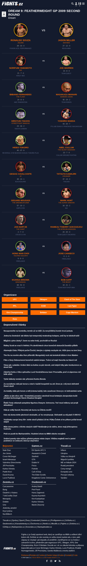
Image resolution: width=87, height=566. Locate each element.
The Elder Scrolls (39, 475)
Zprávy (15, 520)
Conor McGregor (9, 456)
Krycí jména (7, 511)
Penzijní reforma (67, 475)
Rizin (15, 319)
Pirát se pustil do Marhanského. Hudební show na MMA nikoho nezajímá (34, 434)
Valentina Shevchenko (12, 462)
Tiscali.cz (7, 520)
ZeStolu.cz (69, 520)
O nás (75, 555)
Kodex (61, 555)
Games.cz (45, 520)
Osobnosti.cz (8, 524)
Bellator (43, 312)
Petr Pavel (36, 490)
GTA (33, 459)
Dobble (6, 502)
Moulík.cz (55, 524)
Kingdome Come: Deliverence (44, 478)
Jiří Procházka (8, 466)
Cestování (35, 520)
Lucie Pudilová (9, 478)
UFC (15, 299)
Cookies (42, 555)
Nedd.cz (46, 524)
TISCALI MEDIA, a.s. (37, 557)
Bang (5, 490)
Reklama (25, 555)
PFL (15, 306)
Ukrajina (64, 453)
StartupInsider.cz (44, 527)
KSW (43, 306)
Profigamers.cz (57, 520)
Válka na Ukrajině (68, 456)
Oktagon (43, 299)
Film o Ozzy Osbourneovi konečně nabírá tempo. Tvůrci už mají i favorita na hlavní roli (40, 360)
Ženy (27, 520)
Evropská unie (66, 472)
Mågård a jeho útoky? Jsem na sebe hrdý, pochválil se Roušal (30, 341)
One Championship (14, 312)
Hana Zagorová (38, 493)
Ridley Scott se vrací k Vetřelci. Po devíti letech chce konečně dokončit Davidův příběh (41, 346)
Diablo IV (35, 462)
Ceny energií (66, 469)
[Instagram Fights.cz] (51, 561)
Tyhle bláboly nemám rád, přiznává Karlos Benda (25, 379)
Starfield (35, 456)
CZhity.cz (7, 527)
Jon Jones (7, 453)
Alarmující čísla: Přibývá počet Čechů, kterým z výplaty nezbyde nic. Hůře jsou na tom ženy (43, 350)
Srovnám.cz (31, 527)
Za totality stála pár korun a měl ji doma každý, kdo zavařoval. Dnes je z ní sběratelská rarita (43, 391)
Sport (21, 520)
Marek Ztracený (38, 505)
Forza (34, 466)
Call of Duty (36, 472)
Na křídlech (7, 514)
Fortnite (35, 469)
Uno (4, 505)
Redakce (33, 555)
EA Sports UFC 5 (39, 450)
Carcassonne (8, 486)
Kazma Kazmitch (38, 496)
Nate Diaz (7, 450)
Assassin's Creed (39, 453)
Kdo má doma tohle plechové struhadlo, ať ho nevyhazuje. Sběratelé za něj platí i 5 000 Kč (42, 415)
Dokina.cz (74, 524)
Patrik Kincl (7, 472)
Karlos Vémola (9, 469)
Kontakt (68, 555)
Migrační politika (67, 459)
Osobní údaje (52, 555)
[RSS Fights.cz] (59, 561)
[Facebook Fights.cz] (46, 561)
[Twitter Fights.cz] (55, 561)
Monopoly (7, 499)
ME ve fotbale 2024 (68, 462)
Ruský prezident (67, 466)
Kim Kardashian (38, 499)
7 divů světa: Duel (10, 496)
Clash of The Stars (72, 299)
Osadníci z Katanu (10, 493)
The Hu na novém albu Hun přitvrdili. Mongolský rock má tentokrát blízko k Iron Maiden (41, 355)
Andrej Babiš (37, 486)
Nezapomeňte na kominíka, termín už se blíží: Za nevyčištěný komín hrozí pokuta (38, 331)
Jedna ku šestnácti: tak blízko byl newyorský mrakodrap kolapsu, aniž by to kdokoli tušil (41, 336)
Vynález (64, 478)
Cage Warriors (72, 312)
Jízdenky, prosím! (10, 508)
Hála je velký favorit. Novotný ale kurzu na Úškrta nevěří (27, 410)
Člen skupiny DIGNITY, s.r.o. (52, 557)
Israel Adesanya (9, 459)
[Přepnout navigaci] (76, 3)
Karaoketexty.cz (22, 524)
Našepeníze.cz (18, 527)
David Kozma (8, 475)
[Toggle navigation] (83, 3)
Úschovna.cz (36, 524)
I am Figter (72, 306)
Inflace (63, 450)
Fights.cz (65, 524)
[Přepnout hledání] (72, 3)
